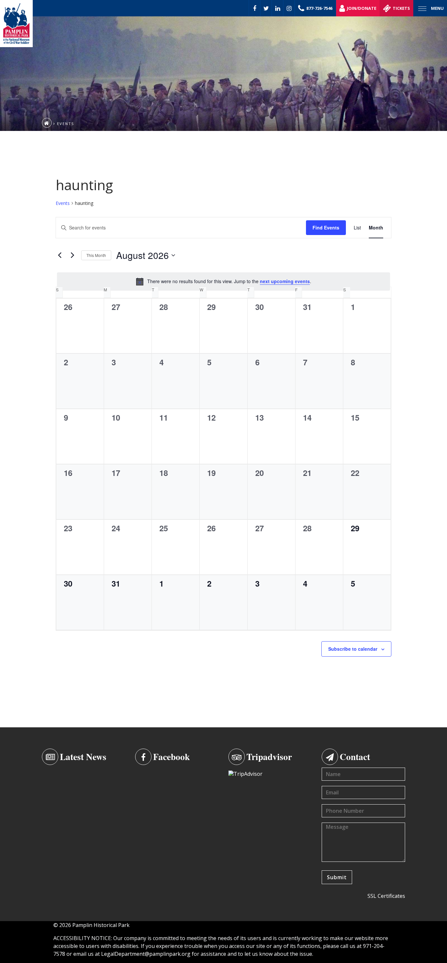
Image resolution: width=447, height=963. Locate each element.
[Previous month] (59, 255)
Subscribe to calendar (352, 648)
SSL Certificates (386, 895)
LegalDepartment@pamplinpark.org (145, 953)
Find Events (326, 227)
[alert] (223, 281)
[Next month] (72, 255)
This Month (96, 255)
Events (63, 203)
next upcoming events (285, 281)
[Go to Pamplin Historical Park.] (47, 123)
